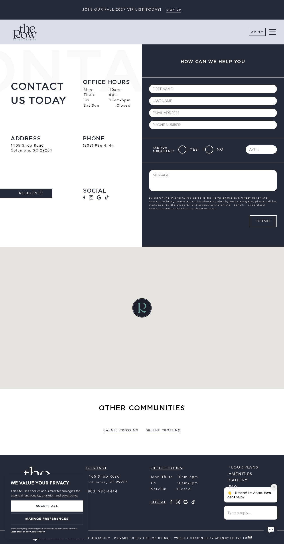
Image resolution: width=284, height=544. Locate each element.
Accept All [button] (47, 506)
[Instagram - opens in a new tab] (91, 198)
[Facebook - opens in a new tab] (84, 198)
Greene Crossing (163, 430)
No (220, 149)
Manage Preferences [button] (47, 519)
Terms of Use (223, 197)
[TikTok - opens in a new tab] (107, 198)
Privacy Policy (251, 197)
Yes (194, 149)
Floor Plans (243, 467)
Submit (263, 221)
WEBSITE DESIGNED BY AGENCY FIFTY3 (208, 538)
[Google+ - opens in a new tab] (99, 198)
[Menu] (272, 32)
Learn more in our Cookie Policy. (28, 531)
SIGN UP (173, 10)
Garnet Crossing (120, 430)
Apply (257, 32)
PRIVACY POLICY (128, 538)
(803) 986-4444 (98, 145)
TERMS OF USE (158, 538)
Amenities (240, 473)
